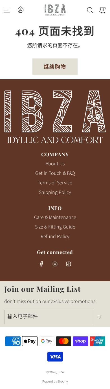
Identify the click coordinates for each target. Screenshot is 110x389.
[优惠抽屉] (20, 9)
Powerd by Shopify (55, 381)
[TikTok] (68, 264)
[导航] (7, 10)
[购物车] (102, 10)
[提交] (99, 317)
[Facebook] (41, 264)
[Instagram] (55, 264)
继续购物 (55, 66)
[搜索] (90, 10)
